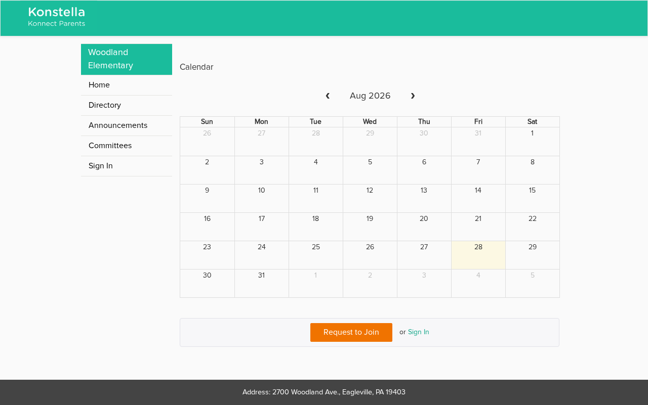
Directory (105, 105)
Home (99, 85)
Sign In (418, 332)
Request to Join (351, 332)
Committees (110, 146)
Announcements (118, 125)
